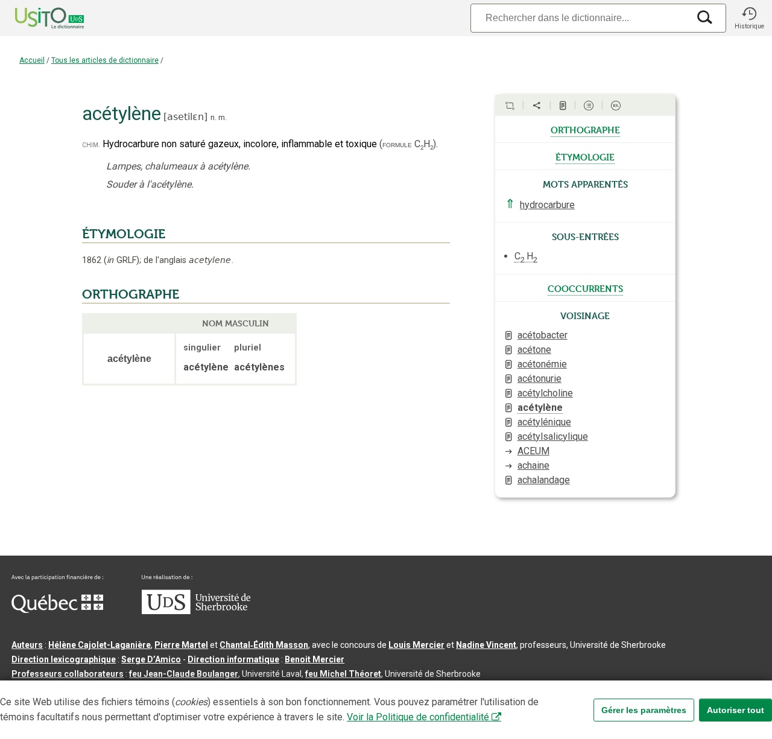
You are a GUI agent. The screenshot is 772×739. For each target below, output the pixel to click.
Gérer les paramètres (643, 710)
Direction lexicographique (63, 659)
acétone (534, 349)
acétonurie (539, 378)
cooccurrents (585, 288)
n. (213, 117)
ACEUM (533, 451)
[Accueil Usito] (36, 18)
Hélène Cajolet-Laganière (99, 645)
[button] (749, 18)
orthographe (585, 129)
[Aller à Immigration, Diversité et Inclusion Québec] (57, 610)
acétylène (540, 407)
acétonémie (542, 364)
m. (222, 117)
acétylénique (544, 422)
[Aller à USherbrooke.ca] (196, 611)
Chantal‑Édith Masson (264, 645)
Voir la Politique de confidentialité (418, 717)
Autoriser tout (735, 710)
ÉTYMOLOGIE (123, 234)
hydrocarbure (547, 205)
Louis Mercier (416, 645)
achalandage (543, 480)
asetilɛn (185, 116)
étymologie (585, 156)
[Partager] (537, 105)
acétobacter (542, 335)
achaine (533, 465)
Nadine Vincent (486, 645)
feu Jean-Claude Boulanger (183, 674)
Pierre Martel (181, 645)
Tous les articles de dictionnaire (105, 60)
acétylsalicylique (552, 436)
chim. (91, 144)
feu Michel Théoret (343, 674)
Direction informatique (233, 659)
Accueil (32, 60)
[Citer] (509, 105)
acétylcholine (545, 393)
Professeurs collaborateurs (67, 674)
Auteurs (27, 645)
